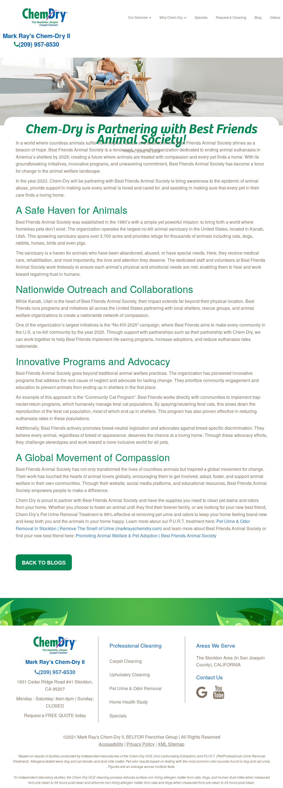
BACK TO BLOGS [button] (44, 562)
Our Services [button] (138, 17)
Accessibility (111, 744)
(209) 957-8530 (39, 44)
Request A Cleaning (231, 17)
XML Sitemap (171, 744)
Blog (258, 17)
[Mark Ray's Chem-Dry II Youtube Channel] (218, 692)
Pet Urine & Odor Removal (135, 688)
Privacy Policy (140, 744)
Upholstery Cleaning (129, 674)
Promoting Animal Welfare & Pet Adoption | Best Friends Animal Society (146, 535)
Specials (201, 17)
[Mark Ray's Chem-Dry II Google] (202, 692)
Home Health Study (128, 702)
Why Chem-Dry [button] (171, 17)
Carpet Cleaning (125, 661)
